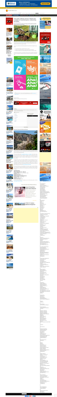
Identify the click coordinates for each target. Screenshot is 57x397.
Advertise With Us (49, 393)
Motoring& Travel (19, 13)
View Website (26, 127)
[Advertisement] (25, 215)
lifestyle (23, 13)
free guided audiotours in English (26, 154)
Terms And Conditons (37, 393)
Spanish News (8, 13)
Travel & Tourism (27, 13)
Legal (44, 393)
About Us (46, 393)
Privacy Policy (41, 393)
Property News (15, 13)
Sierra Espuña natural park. (27, 164)
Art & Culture (33, 13)
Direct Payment (33, 393)
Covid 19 (12, 13)
